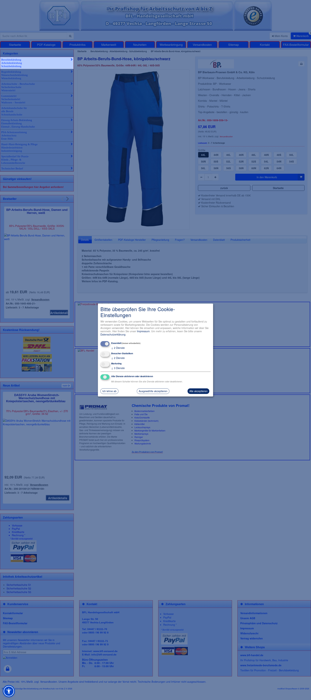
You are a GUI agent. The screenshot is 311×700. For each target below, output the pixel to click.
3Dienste (118, 368)
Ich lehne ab (109, 391)
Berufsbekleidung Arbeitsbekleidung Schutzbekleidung (11, 63)
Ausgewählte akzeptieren (153, 391)
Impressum (143, 331)
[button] (9, 691)
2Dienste (118, 348)
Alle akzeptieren (198, 391)
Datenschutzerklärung (112, 334)
